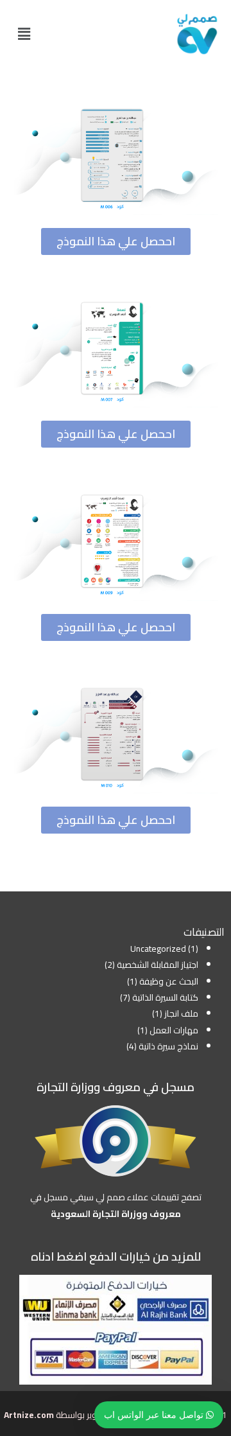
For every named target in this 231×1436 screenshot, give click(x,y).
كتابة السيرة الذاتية (165, 997)
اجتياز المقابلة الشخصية (157, 964)
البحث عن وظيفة (168, 981)
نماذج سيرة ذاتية (168, 1046)
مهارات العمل (174, 1030)
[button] (24, 34)
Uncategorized (158, 948)
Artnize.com (29, 1414)
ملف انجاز (181, 1013)
